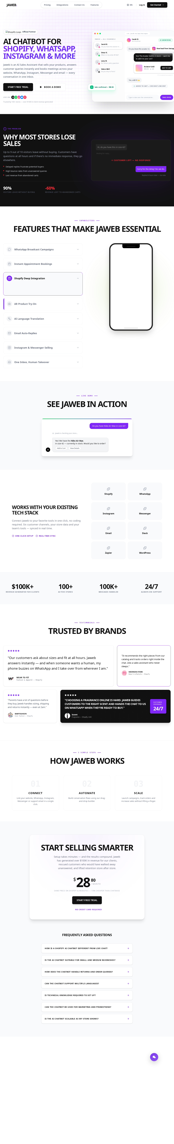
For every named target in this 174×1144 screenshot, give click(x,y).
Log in (142, 5)
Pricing (47, 5)
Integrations (62, 5)
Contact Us (79, 5)
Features (95, 5)
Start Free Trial (18, 87)
